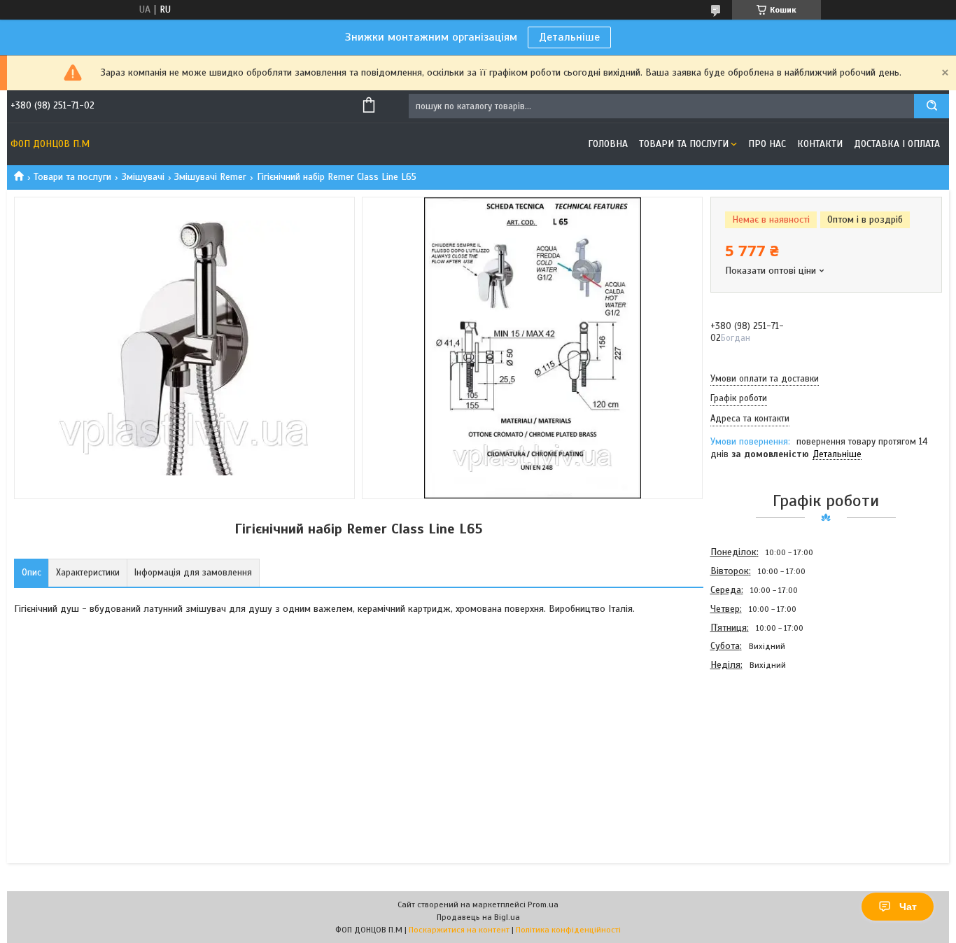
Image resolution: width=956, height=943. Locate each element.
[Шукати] (931, 106)
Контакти (820, 144)
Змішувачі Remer (210, 177)
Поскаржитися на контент (459, 930)
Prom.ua (543, 904)
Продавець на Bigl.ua (478, 917)
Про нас (767, 144)
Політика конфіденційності (568, 930)
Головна (608, 144)
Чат (908, 906)
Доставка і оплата (897, 144)
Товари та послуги (684, 144)
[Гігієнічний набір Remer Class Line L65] (760, 750)
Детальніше (569, 37)
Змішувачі (143, 177)
